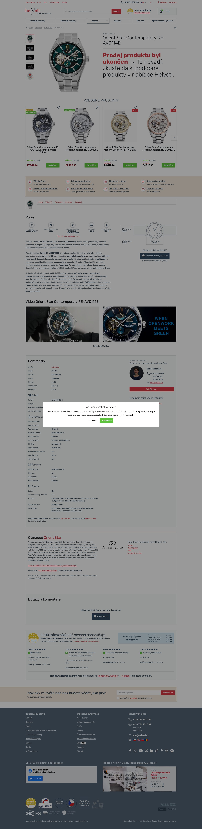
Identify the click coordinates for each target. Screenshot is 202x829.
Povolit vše (107, 420)
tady (132, 415)
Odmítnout (93, 420)
